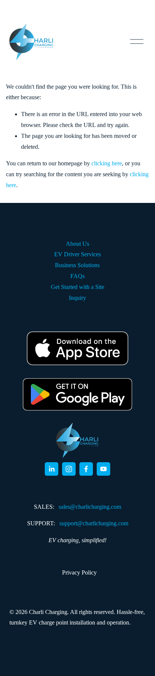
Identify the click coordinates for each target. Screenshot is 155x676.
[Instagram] (69, 469)
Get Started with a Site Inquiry (77, 292)
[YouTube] (103, 469)
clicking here (106, 163)
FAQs (77, 276)
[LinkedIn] (51, 469)
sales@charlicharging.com (90, 507)
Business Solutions (77, 265)
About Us (77, 243)
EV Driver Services (77, 254)
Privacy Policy (79, 572)
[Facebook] (86, 469)
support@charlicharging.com (93, 523)
